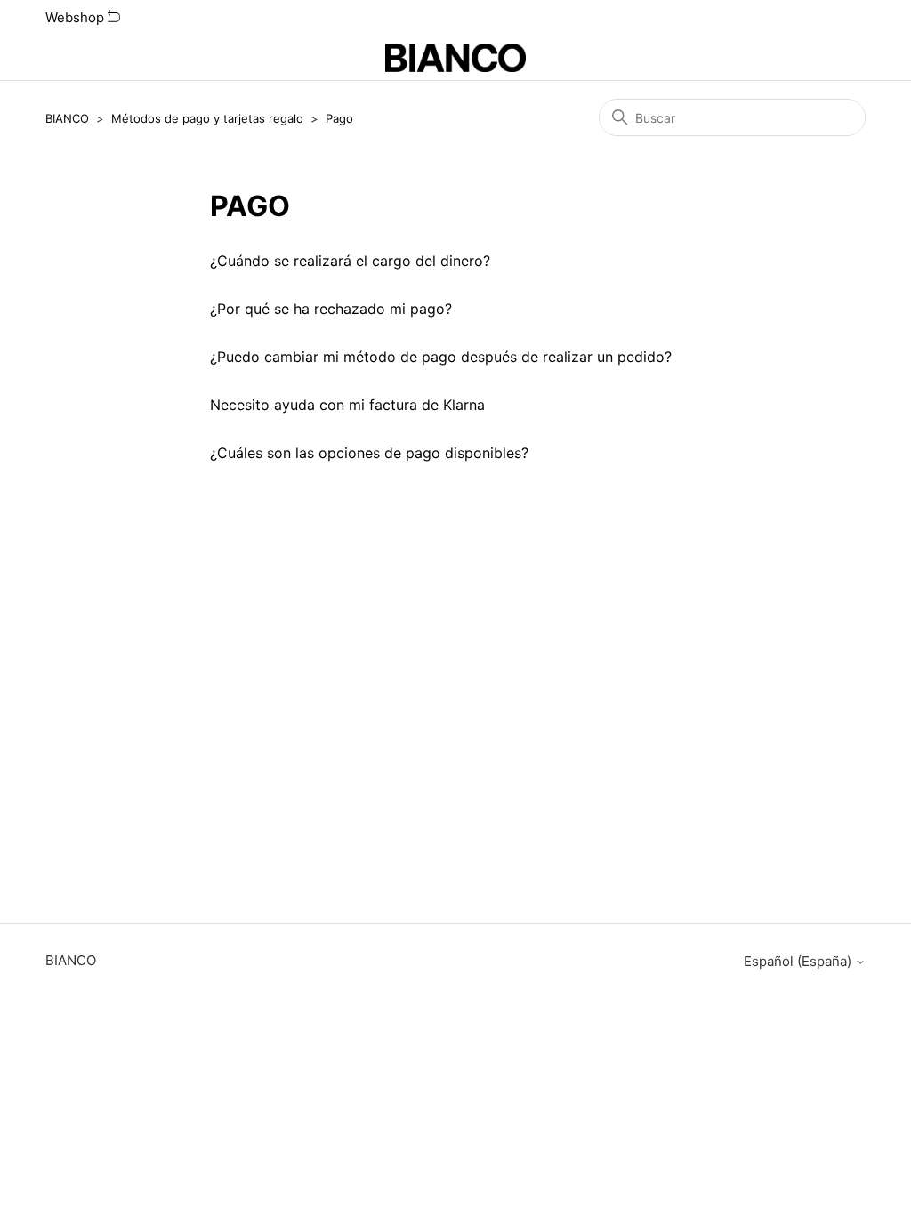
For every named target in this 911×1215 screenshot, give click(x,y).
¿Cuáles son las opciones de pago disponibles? (369, 453)
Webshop (76, 17)
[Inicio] (456, 58)
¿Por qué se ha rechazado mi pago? (331, 309)
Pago (339, 118)
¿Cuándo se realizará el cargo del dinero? (350, 261)
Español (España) (799, 961)
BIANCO (67, 118)
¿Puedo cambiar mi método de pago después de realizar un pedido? (441, 357)
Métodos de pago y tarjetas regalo (207, 118)
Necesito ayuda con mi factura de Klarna (347, 405)
